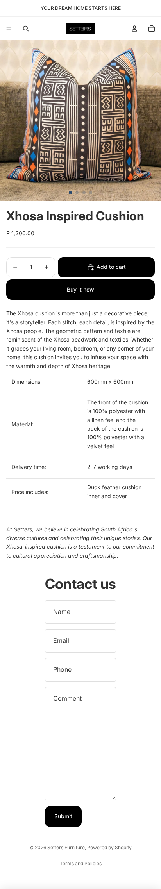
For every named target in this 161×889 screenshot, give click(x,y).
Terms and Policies (81, 863)
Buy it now (80, 289)
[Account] (134, 28)
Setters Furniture (66, 847)
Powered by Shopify (109, 847)
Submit (63, 816)
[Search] (25, 28)
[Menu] (9, 29)
